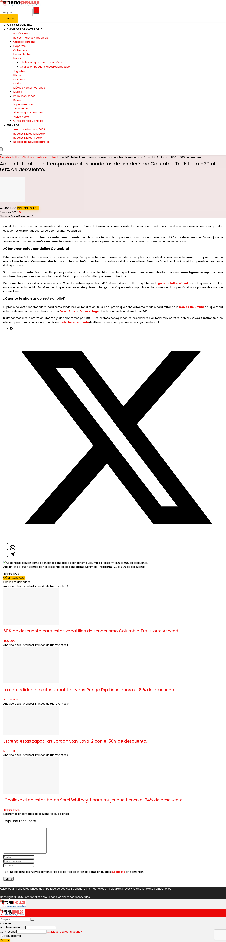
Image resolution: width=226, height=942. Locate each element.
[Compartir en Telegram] (12, 556)
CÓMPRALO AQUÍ (28, 208)
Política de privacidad (30, 889)
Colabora (9, 18)
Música (17, 92)
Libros (17, 75)
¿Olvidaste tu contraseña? (64, 932)
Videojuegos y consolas (28, 112)
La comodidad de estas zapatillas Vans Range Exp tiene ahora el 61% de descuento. (89, 690)
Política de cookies (58, 889)
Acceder (5, 940)
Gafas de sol (21, 50)
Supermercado (23, 104)
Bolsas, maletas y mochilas (30, 38)
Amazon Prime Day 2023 (29, 129)
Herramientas (22, 54)
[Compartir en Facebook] (11, 329)
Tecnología (20, 108)
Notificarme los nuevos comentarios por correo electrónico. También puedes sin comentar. (76, 872)
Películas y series (24, 96)
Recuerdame (12, 936)
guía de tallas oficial (173, 283)
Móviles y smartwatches (29, 88)
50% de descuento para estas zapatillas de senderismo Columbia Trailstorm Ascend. (91, 631)
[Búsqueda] (36, 10)
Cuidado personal (24, 42)
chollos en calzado (75, 322)
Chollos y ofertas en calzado (40, 157)
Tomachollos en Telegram (104, 889)
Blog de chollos (10, 157)
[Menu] (1, 149)
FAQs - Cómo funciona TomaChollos (147, 889)
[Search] (1, 154)
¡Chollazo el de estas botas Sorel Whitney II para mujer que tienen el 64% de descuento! (93, 800)
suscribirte (118, 872)
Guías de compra (19, 25)
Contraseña (8, 932)
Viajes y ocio (21, 117)
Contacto (79, 889)
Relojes (17, 100)
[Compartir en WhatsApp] (12, 549)
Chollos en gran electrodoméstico (42, 62)
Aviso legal (7, 889)
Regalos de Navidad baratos (31, 142)
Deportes (19, 46)
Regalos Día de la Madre (29, 133)
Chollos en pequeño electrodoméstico (45, 67)
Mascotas (19, 79)
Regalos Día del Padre (27, 138)
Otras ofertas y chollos (28, 121)
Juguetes (19, 71)
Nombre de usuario (12, 927)
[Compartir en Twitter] (116, 543)
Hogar (17, 58)
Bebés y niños (22, 33)
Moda (17, 83)
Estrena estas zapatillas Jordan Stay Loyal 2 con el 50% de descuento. (75, 741)
